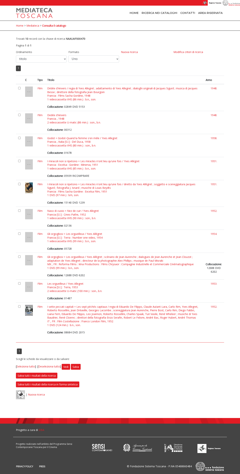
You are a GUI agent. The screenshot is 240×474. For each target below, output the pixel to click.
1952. (214, 211)
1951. (214, 161)
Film (40, 88)
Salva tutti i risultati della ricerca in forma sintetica (48, 384)
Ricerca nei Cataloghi (159, 13)
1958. (214, 138)
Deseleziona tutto (49, 366)
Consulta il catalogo (54, 25)
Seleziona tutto (26, 366)
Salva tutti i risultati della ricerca (37, 375)
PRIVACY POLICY (24, 466)
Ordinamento (24, 52)
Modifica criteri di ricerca (188, 52)
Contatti (187, 13)
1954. (214, 234)
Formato (73, 52)
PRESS (42, 466)
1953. (214, 283)
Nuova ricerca (129, 52)
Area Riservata (210, 13)
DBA (41, 430)
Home (134, 13)
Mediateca (32, 25)
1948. (214, 88)
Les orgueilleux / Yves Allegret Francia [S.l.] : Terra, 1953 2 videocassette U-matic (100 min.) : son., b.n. (74, 287)
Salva (76, 367)
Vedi (65, 367)
